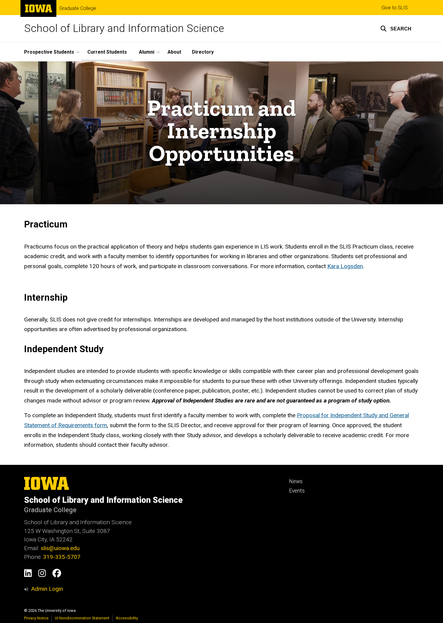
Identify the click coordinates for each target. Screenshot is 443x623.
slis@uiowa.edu (60, 548)
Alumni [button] (146, 52)
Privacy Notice (36, 618)
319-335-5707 (61, 556)
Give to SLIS (395, 8)
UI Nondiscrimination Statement (82, 618)
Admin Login (47, 588)
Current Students (107, 52)
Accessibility (127, 618)
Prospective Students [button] (49, 52)
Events (297, 491)
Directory (203, 52)
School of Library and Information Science (124, 28)
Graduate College (77, 8)
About (174, 52)
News (296, 481)
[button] (396, 28)
